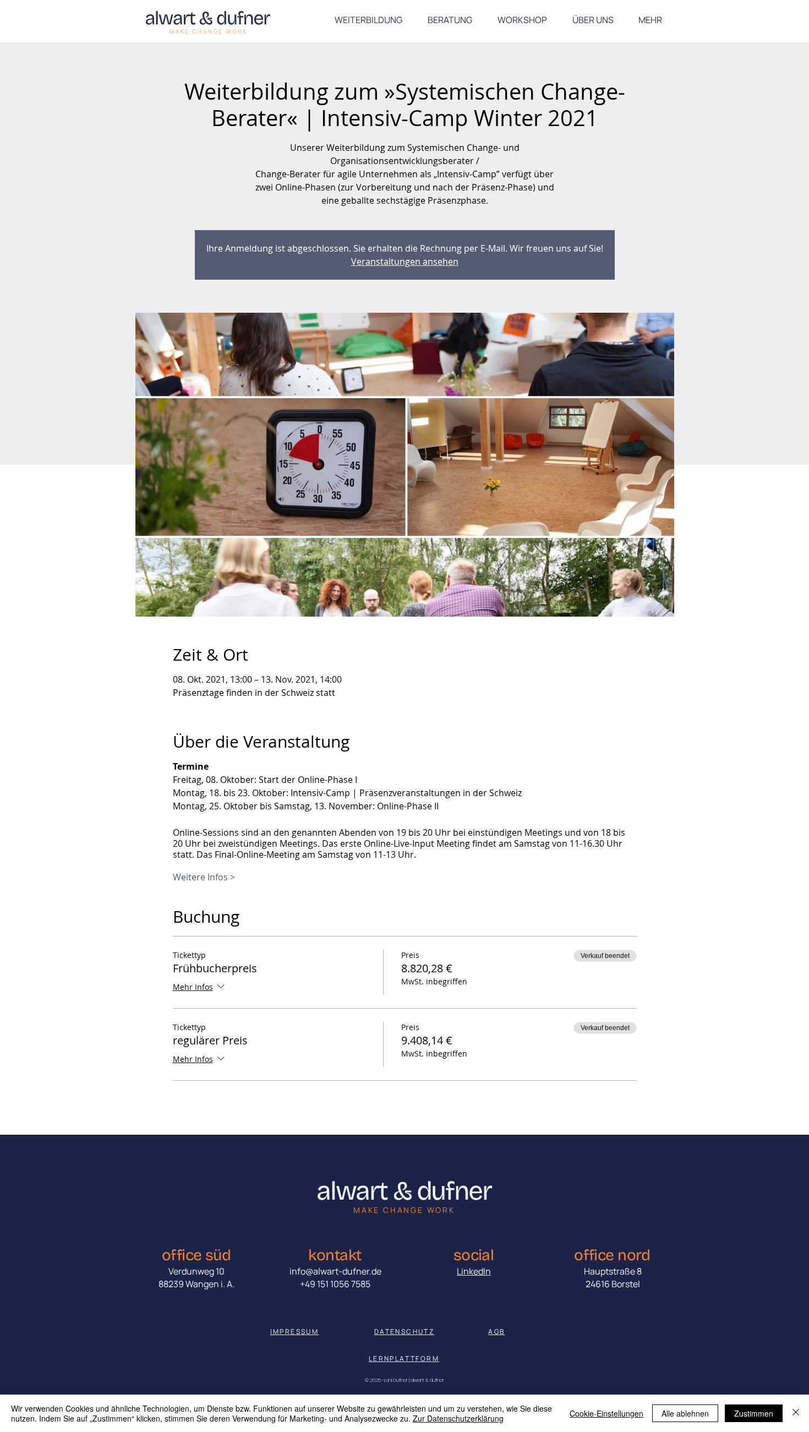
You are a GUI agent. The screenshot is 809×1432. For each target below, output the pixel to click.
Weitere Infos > (204, 877)
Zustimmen (753, 1413)
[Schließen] (795, 1413)
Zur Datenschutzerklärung (458, 1418)
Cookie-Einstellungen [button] (606, 1413)
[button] (650, 20)
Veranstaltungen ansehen (404, 261)
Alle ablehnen (685, 1413)
